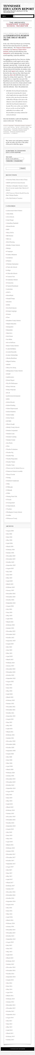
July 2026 (9, 534)
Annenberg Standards (12, 223)
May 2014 (9, 989)
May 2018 (9, 838)
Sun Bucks (10, 443)
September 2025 (11, 565)
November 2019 (11, 782)
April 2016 (10, 917)
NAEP (8, 374)
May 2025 (9, 578)
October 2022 (10, 675)
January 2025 (10, 590)
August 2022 (10, 681)
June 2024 (9, 612)
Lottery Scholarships (12, 355)
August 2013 (10, 1017)
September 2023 (11, 640)
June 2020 (9, 760)
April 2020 (10, 766)
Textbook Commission (13, 481)
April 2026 (10, 543)
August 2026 (10, 531)
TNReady (9, 490)
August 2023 (10, 644)
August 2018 (10, 829)
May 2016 (9, 914)
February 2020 (11, 772)
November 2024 (11, 596)
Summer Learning (11, 437)
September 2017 (11, 863)
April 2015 (10, 955)
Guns (8, 317)
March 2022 (10, 697)
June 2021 (9, 722)
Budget (9, 248)
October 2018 (10, 823)
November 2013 (11, 1008)
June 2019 (9, 798)
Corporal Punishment (12, 286)
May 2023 (9, 653)
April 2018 (10, 842)
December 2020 (11, 741)
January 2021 (10, 738)
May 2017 (9, 876)
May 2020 (9, 763)
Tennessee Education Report (18, 7)
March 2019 (10, 807)
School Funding (11, 405)
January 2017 (10, 889)
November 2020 (11, 744)
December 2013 (11, 1005)
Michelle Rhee (24, 127)
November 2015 (11, 933)
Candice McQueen (12, 254)
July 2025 (9, 571)
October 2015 (10, 936)
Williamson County (12, 518)
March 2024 (10, 622)
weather (9, 515)
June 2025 (9, 575)
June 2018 (9, 835)
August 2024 (10, 606)
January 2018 (10, 851)
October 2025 (10, 562)
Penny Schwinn (11, 386)
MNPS (8, 364)
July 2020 (9, 757)
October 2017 (10, 860)
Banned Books (11, 226)
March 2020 (10, 769)
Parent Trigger (10, 380)
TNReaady (10, 487)
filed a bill (12, 75)
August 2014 (10, 980)
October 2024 (10, 600)
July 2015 (9, 945)
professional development (13, 396)
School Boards (11, 402)
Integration (9, 330)
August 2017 (10, 867)
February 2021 (11, 735)
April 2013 (10, 1030)
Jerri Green (10, 336)
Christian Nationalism (12, 264)
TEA (8, 446)
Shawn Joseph (10, 424)
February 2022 (11, 700)
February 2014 (11, 999)
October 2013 (10, 1011)
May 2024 (9, 615)
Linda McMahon (11, 349)
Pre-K (8, 393)
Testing (9, 477)
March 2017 (10, 882)
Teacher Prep (10, 455)
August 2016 (10, 904)
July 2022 (9, 684)
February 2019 (11, 810)
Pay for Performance (12, 383)
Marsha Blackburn (12, 358)
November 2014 (11, 970)
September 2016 (11, 901)
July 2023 (9, 647)
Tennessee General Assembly (22, 125)
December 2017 (11, 854)
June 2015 (9, 948)
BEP (8, 229)
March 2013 (10, 1033)
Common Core (11, 276)
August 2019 (10, 791)
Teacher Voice (10, 465)
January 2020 (10, 776)
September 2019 (11, 788)
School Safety (10, 415)
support (13, 71)
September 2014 (11, 977)
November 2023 (11, 634)
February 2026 (11, 549)
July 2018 (9, 832)
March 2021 (10, 732)
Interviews (9, 333)
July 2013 (9, 1021)
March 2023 (10, 659)
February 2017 (11, 885)
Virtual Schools (11, 506)
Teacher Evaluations (12, 449)
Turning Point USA (12, 496)
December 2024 (11, 593)
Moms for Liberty (11, 367)
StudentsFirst (6, 53)
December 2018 (11, 816)
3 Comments (14, 133)
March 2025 (10, 584)
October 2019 (10, 785)
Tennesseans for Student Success (15, 468)
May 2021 (9, 725)
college (9, 270)
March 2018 (10, 845)
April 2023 (10, 656)
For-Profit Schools (11, 308)
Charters (11, 125)
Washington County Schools (14, 512)
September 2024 (11, 603)
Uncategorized (11, 503)
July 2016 (9, 907)
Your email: (9, 157)
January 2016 (10, 926)
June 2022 (9, 688)
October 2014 (10, 973)
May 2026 (9, 540)
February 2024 (11, 625)
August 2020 (10, 754)
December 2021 (11, 706)
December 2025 (11, 556)
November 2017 (11, 857)
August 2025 (10, 568)
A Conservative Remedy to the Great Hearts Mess (16, 37)
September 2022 (11, 678)
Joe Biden (9, 339)
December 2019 (11, 779)
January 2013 (10, 1039)
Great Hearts (11, 127)
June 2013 (9, 1024)
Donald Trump (11, 298)
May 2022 (9, 691)
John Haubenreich (24, 33)
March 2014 (10, 995)
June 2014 (9, 986)
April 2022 (10, 694)
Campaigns (10, 251)
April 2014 (10, 992)
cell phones (10, 258)
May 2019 (9, 801)
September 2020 (11, 750)
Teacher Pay (10, 452)
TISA (8, 484)
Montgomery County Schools (15, 371)
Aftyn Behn (10, 214)
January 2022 (10, 703)
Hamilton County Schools (14, 320)
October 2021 (10, 713)
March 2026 (10, 546)
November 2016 (11, 895)
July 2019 (9, 794)
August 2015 (10, 942)
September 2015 (11, 939)
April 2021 (10, 728)
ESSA (8, 305)
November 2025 (11, 559)
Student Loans (10, 433)
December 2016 (11, 892)
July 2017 (9, 870)
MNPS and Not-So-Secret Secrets (16, 183)
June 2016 (9, 911)
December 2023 (11, 631)
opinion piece (10, 377)
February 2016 (11, 923)
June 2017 (9, 873)
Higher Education (11, 323)
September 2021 (11, 716)
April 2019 (10, 804)
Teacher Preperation (12, 459)
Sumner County (11, 440)
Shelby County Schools (13, 427)
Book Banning (11, 242)
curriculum (9, 289)
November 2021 (11, 710)
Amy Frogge (10, 220)
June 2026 (9, 537)
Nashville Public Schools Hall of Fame (17, 179)
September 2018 (11, 826)
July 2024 (9, 609)
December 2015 (11, 929)
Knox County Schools (13, 345)
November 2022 (11, 672)
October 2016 (10, 898)
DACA (9, 292)
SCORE (9, 421)
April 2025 (10, 581)
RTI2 (8, 399)
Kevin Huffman (11, 342)
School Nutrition (11, 411)
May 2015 (9, 951)
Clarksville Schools (12, 267)
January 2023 (10, 666)
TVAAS (9, 499)
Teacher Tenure (11, 462)
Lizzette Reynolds (11, 352)
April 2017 (10, 879)
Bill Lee (9, 239)
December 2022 (11, 669)
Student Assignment (12, 430)
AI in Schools (10, 217)
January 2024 (10, 628)
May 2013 (9, 1027)
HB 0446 (17, 127)
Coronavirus (10, 283)
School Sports (10, 418)
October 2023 (10, 637)
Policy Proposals (11, 389)
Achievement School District (14, 210)
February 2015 (11, 961)
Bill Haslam (10, 236)
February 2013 (11, 1036)
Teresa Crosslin (11, 474)
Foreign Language (12, 311)
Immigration (10, 327)
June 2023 (9, 650)
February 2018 (11, 848)
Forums (9, 314)
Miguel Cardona (11, 361)
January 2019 (10, 813)
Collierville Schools (12, 273)
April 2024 (10, 618)
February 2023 (11, 662)
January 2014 (10, 1002)
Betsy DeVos (10, 232)
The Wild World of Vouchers (14, 198)
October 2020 (10, 747)
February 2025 (11, 587)
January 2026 (10, 553)
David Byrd (10, 295)
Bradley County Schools (13, 245)
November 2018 (11, 820)
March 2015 (10, 958)
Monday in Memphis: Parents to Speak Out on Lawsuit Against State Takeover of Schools (17, 188)
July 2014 (9, 983)
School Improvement (12, 408)
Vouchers (9, 509)
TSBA (8, 493)
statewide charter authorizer (20, 128)
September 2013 (11, 1014)
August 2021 (10, 719)
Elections (9, 301)
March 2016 (10, 920)
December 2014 (11, 967)
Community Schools (12, 279)
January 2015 (10, 964)
